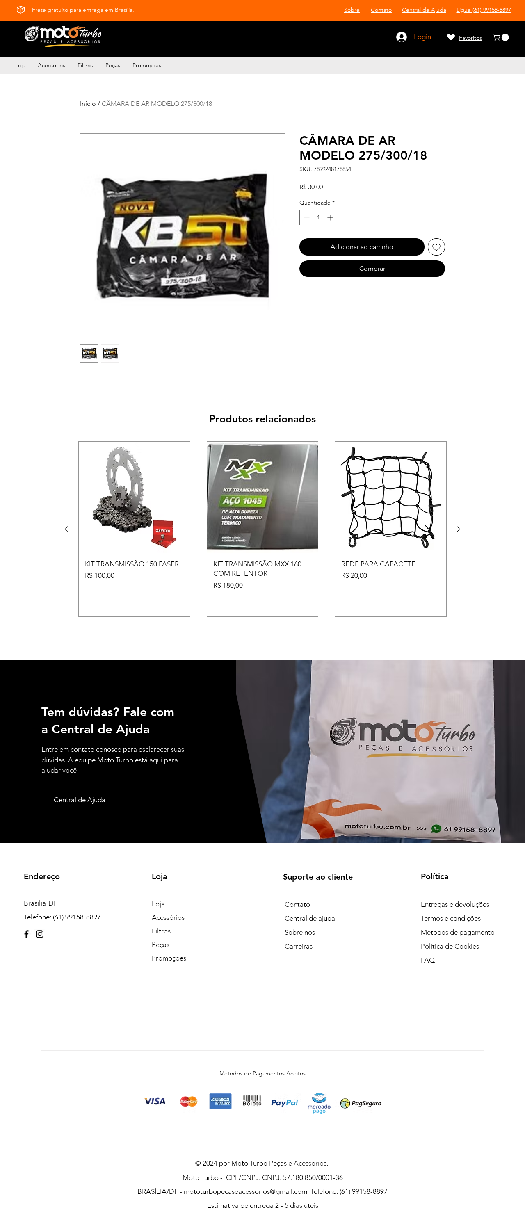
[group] (262, 529)
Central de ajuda (310, 918)
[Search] (158, 37)
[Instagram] (39, 934)
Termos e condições (451, 918)
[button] (502, 37)
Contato (297, 904)
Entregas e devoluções (455, 904)
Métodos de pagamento (458, 932)
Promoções (169, 958)
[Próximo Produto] (458, 529)
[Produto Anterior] (66, 529)
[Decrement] (306, 217)
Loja (158, 904)
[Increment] (331, 217)
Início (88, 103)
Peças (160, 944)
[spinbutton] (318, 217)
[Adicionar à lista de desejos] (436, 247)
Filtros (161, 931)
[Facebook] (26, 934)
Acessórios (168, 917)
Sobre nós (300, 932)
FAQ (428, 960)
